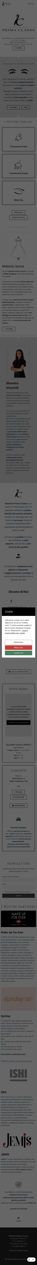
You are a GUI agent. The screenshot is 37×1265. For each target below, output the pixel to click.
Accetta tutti (18, 653)
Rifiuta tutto (18, 648)
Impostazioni (18, 642)
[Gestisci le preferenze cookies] (4, 1260)
